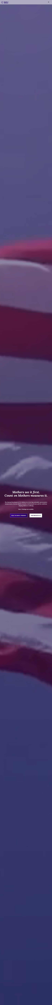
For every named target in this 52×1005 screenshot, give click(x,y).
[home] (24, 2)
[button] (49, 2)
